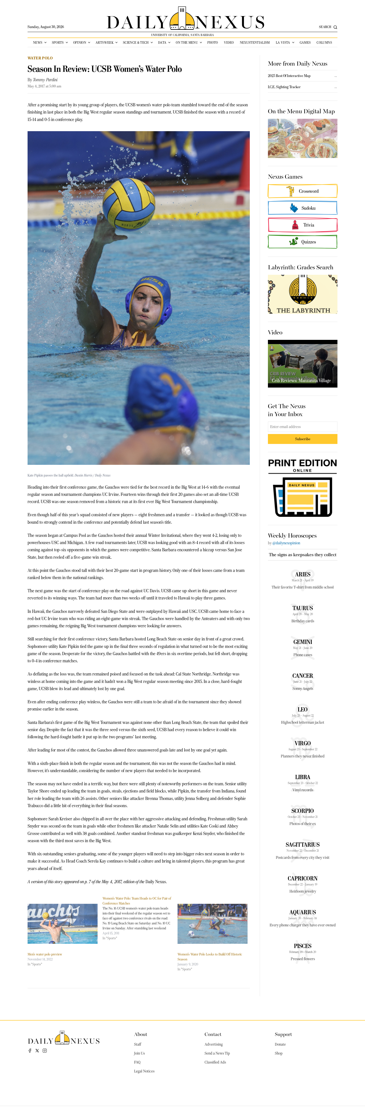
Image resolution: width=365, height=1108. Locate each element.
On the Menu (187, 42)
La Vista (283, 42)
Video (229, 42)
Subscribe (302, 438)
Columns (324, 42)
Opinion (79, 42)
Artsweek (104, 42)
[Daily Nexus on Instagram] (44, 1050)
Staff (137, 1044)
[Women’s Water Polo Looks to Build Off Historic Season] (213, 924)
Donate (280, 1044)
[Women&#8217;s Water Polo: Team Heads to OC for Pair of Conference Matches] (140, 918)
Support (283, 1033)
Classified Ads (215, 1062)
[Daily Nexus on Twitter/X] (37, 1050)
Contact (213, 1033)
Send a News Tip (217, 1053)
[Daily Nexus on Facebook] (30, 1050)
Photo (212, 42)
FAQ (137, 1062)
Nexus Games (285, 176)
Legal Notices (144, 1071)
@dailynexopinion (286, 543)
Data (162, 42)
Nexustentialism (255, 42)
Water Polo (40, 58)
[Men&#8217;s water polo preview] (63, 924)
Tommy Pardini (45, 79)
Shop (279, 1053)
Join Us (139, 1053)
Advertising (214, 1044)
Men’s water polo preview (45, 954)
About (140, 1033)
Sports (58, 42)
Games (305, 42)
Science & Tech (136, 42)
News (37, 42)
